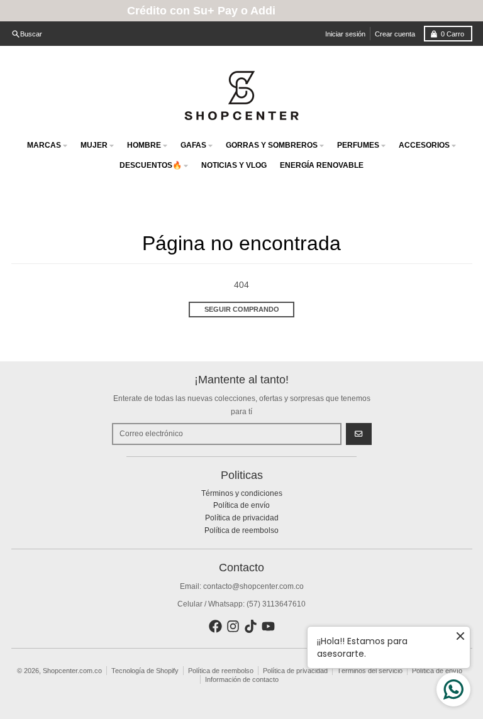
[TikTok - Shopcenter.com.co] (250, 626)
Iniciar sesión (345, 34)
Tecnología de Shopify (145, 670)
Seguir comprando (241, 309)
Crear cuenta (395, 34)
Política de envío (437, 670)
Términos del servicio (369, 670)
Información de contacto (242, 679)
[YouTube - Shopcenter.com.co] (268, 626)
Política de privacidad (295, 670)
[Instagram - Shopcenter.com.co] (233, 626)
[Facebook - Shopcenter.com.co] (215, 626)
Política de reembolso (220, 670)
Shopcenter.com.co (72, 670)
